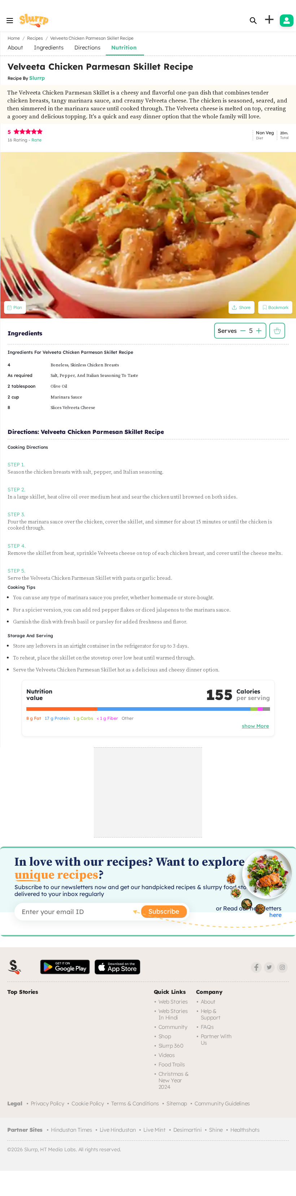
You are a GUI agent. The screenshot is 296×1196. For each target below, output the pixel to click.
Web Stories (173, 1001)
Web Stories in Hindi (173, 1014)
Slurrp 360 (170, 1045)
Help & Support (211, 1014)
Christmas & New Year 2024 (173, 1080)
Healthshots (245, 1129)
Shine (216, 1129)
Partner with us (216, 1039)
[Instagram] (282, 967)
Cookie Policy (87, 1103)
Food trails (171, 1064)
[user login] (286, 20)
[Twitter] (269, 967)
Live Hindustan (118, 1129)
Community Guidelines (222, 1103)
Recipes (35, 38)
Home (14, 38)
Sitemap (176, 1103)
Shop (164, 1036)
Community (172, 1026)
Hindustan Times (71, 1129)
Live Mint (154, 1129)
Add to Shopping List (277, 331)
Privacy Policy (47, 1103)
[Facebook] (256, 967)
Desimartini (187, 1129)
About (208, 1001)
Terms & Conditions (135, 1103)
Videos (166, 1055)
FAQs (207, 1026)
